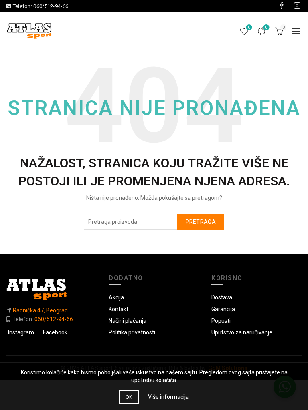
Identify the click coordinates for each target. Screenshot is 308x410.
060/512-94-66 (50, 6)
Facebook (55, 332)
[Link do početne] (51, 289)
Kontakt (118, 309)
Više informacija (168, 397)
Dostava (221, 297)
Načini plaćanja (127, 321)
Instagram (21, 332)
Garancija (223, 309)
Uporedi (266, 27)
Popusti (221, 321)
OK (129, 397)
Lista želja (249, 27)
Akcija (116, 297)
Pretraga (201, 222)
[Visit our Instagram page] (297, 6)
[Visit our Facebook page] (281, 6)
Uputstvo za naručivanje (241, 332)
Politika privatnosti (132, 332)
